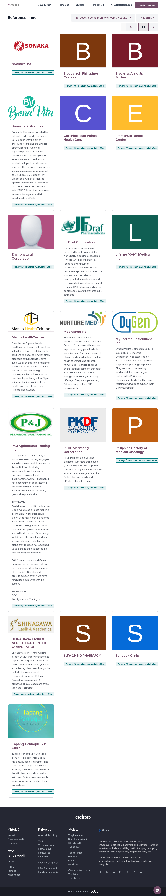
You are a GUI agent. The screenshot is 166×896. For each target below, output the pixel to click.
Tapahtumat (75, 852)
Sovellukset (44, 4)
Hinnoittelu (97, 4)
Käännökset (14, 874)
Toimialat (63, 4)
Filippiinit (146, 17)
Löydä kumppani (47, 868)
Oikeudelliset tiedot (79, 870)
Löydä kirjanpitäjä (48, 862)
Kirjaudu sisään (123, 4)
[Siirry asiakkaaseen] (31, 46)
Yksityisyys (74, 874)
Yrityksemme (75, 835)
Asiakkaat (73, 864)
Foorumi (12, 843)
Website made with (79, 891)
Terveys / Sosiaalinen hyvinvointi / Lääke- (101, 17)
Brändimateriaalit (78, 839)
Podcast (72, 856)
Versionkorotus (46, 845)
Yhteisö (80, 4)
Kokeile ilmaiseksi (146, 5)
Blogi (71, 860)
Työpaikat (74, 847)
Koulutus (43, 856)
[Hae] (131, 27)
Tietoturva (74, 878)
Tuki (40, 841)
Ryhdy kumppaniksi (49, 872)
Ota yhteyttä (75, 843)
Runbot (12, 870)
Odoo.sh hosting (47, 835)
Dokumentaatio (16, 839)
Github (11, 867)
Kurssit (12, 835)
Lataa (11, 861)
